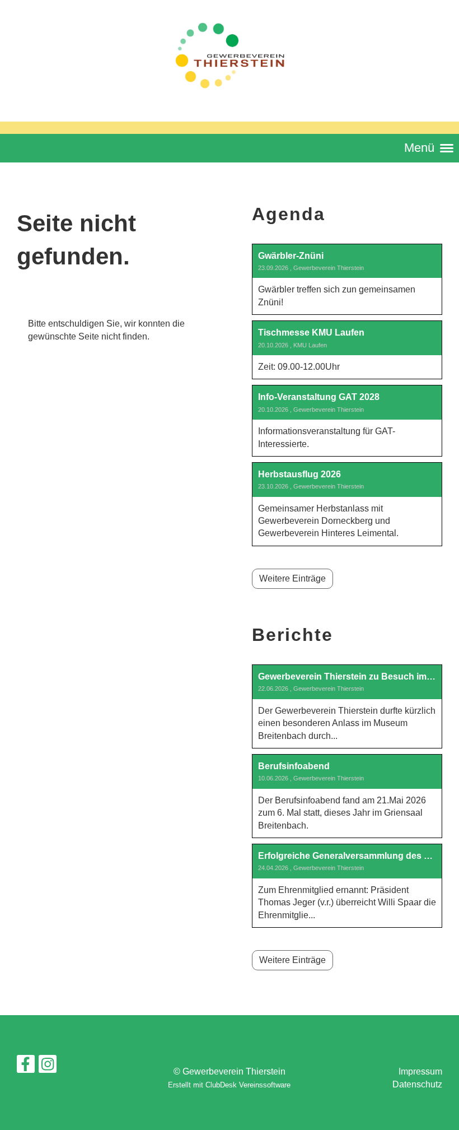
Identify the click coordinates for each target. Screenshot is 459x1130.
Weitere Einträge (292, 578)
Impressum (420, 1071)
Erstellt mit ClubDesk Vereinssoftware (229, 1085)
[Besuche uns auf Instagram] (48, 1067)
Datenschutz (417, 1084)
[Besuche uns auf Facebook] (26, 1067)
